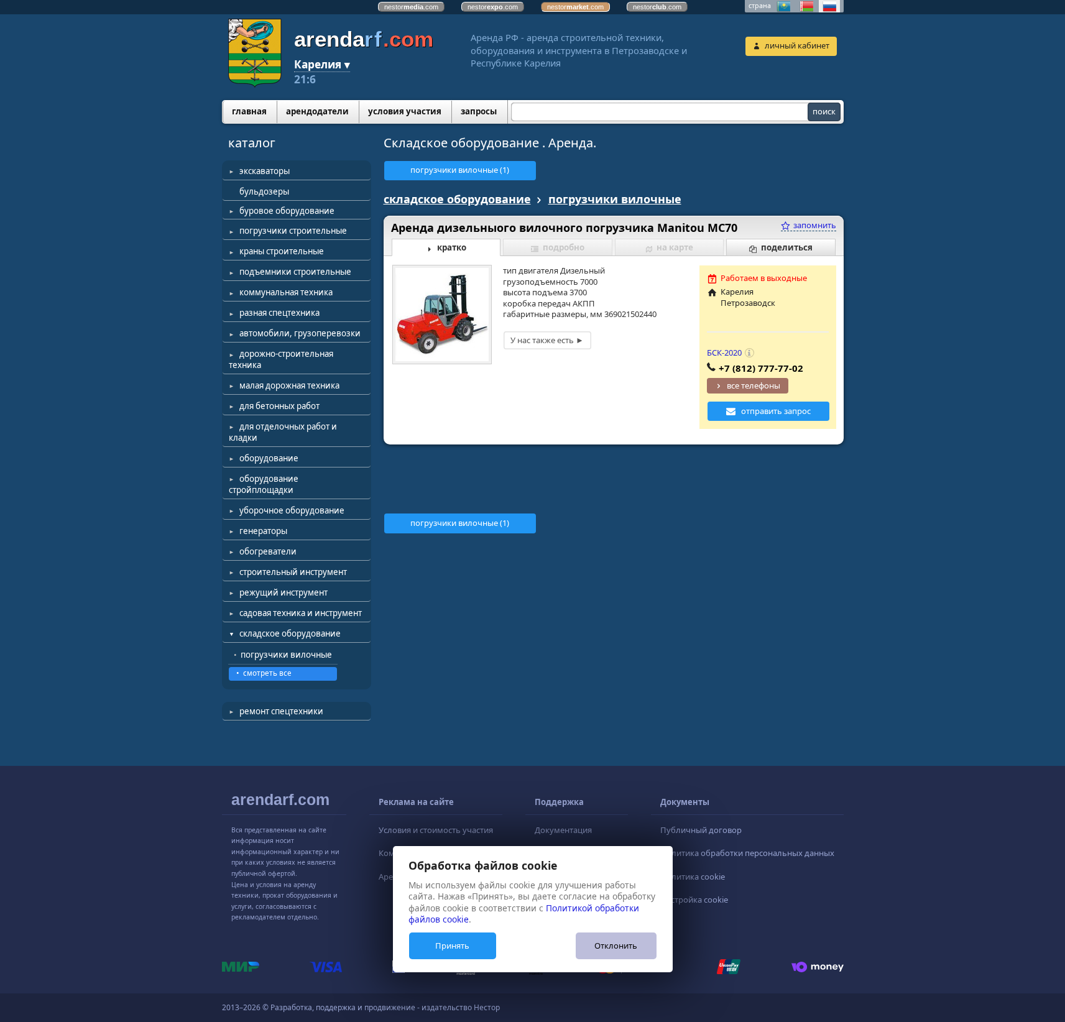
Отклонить (615, 945)
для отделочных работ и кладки (283, 432)
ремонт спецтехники (281, 711)
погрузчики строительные (293, 230)
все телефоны (753, 385)
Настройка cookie (694, 899)
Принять (452, 945)
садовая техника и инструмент (300, 613)
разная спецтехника (279, 312)
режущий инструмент (283, 592)
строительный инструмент (293, 572)
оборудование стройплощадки (263, 484)
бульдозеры (264, 191)
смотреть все (267, 673)
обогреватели (268, 551)
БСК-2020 (724, 352)
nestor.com (411, 7)
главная (249, 111)
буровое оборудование (286, 210)
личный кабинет (797, 45)
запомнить (813, 225)
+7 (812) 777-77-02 (761, 368)
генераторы (263, 530)
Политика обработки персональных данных (747, 853)
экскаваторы (264, 171)
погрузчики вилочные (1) (459, 169)
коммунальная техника (286, 292)
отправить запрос (776, 411)
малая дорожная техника (289, 385)
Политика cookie (692, 876)
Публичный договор (701, 830)
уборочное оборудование (291, 510)
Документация (563, 830)
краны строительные (281, 251)
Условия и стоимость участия (436, 830)
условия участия (404, 111)
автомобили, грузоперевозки (300, 333)
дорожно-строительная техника (281, 359)
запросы (479, 111)
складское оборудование (290, 633)
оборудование (268, 458)
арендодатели (317, 111)
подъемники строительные (295, 271)
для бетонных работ (279, 406)
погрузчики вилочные (286, 654)
